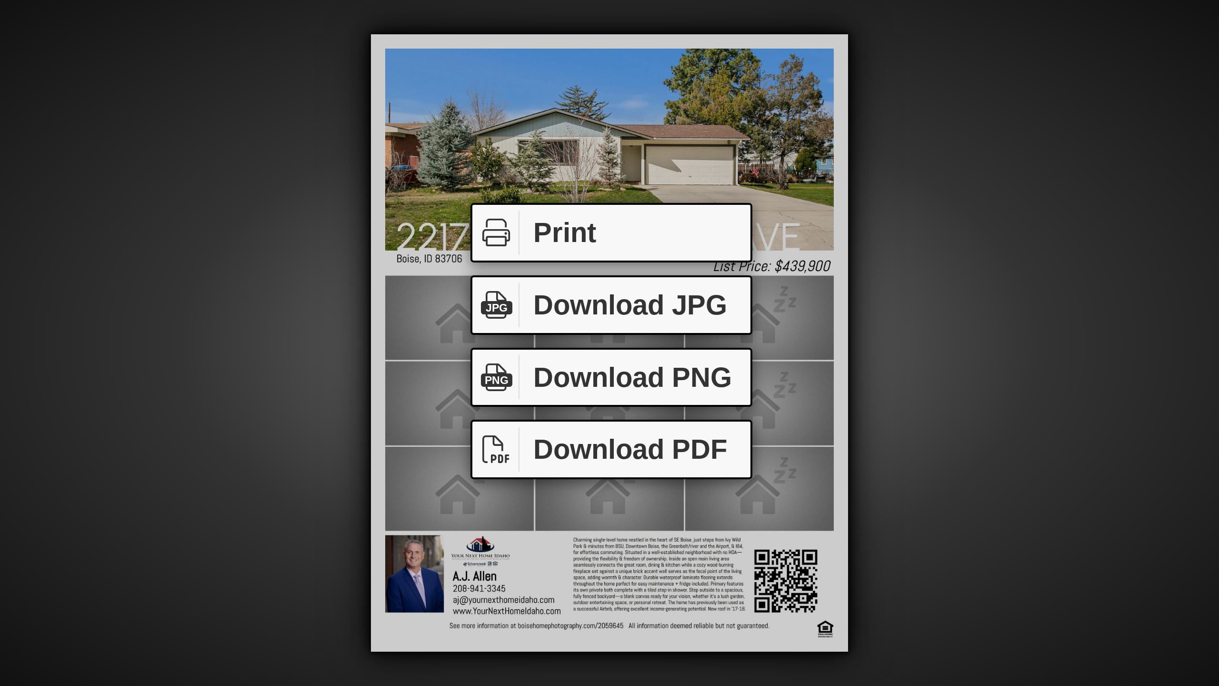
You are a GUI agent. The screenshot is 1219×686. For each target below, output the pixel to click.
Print (564, 232)
